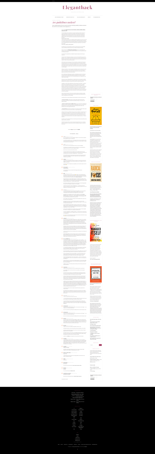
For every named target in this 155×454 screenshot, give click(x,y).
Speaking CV (75, 444)
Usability (79, 129)
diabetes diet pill (76, 376)
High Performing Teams (59, 17)
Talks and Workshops (81, 17)
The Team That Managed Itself (95, 259)
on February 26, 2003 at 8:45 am (69, 159)
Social (81, 422)
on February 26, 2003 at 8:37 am (69, 144)
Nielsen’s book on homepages (72, 49)
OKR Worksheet (70, 444)
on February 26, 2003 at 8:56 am (71, 167)
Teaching (80, 425)
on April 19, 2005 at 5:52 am (74, 373)
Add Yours (77, 133)
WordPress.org (77, 440)
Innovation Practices (70, 17)
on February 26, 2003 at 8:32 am (69, 136)
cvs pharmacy (79, 376)
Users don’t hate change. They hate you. (95, 320)
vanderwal (64, 218)
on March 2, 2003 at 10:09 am (69, 325)
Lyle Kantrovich (65, 312)
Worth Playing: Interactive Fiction (86, 444)
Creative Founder (93, 368)
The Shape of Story (93, 324)
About (59, 444)
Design (59, 20)
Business (81, 408)
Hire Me (89, 17)
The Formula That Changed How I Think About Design (95, 339)
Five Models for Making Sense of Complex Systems (95, 336)
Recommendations (97, 17)
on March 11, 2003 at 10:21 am (69, 338)
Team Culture (74, 426)
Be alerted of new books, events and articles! (95, 97)
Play (74, 420)
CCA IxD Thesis (92, 371)
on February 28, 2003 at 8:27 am (71, 312)
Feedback (80, 412)
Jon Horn (64, 318)
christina (64, 159)
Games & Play (65, 444)
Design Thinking (74, 412)
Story (81, 423)
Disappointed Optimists (93, 331)
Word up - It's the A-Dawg (67, 352)
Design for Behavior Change (94, 359)
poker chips (74, 365)
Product (74, 422)
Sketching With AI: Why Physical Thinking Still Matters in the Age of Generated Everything (95, 328)
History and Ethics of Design (94, 367)
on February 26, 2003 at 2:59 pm (68, 173)
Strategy (74, 425)
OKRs (81, 417)
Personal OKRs (74, 419)
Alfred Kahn (73, 392)
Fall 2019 (91, 361)
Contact (62, 444)
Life (74, 417)
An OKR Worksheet (93, 330)
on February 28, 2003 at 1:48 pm (69, 318)
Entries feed (77, 437)
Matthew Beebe (73, 399)
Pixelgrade (85, 446)
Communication (74, 409)
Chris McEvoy (65, 267)
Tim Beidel (64, 338)
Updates (79, 444)
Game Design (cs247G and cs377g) (95, 356)
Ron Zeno (64, 325)
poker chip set (65, 362)
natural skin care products (67, 373)
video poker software (78, 365)
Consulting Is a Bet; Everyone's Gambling (95, 334)
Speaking (74, 423)
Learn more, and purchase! (94, 301)
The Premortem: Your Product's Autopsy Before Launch (95, 322)
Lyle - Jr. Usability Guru (66, 238)
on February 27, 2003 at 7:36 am (70, 295)
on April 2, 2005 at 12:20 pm (70, 362)
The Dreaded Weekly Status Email (95, 325)
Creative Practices (74, 411)
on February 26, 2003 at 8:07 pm (70, 218)
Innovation (81, 415)
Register (77, 434)
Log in (77, 436)
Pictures (81, 419)
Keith (64, 173)
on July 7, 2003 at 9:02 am (69, 346)
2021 (94, 361)
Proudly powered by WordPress (76, 446)
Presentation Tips (81, 420)
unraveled (64, 346)
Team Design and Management (81, 427)
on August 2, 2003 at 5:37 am (74, 352)
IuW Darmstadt (65, 167)
